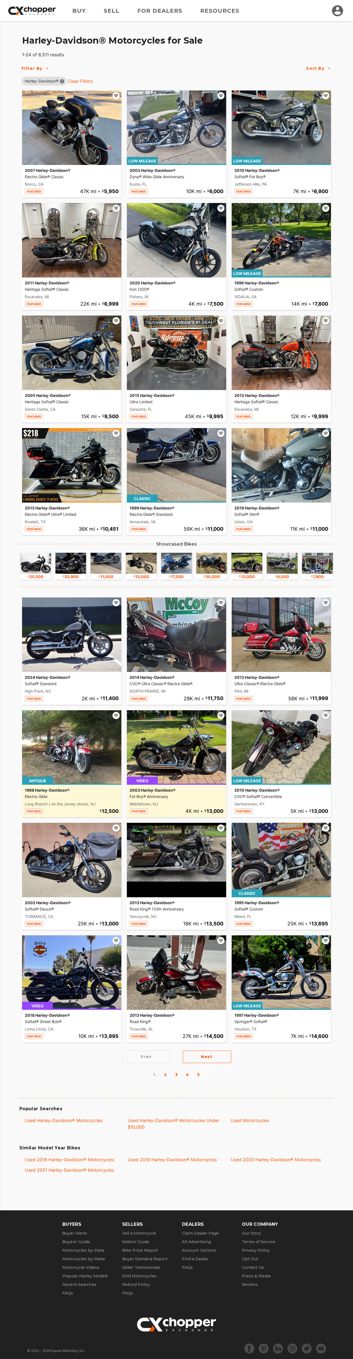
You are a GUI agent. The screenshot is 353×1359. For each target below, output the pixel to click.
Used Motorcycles (250, 1120)
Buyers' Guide (76, 1241)
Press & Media (256, 1275)
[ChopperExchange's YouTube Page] (321, 1348)
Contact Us (253, 1267)
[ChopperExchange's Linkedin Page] (278, 1348)
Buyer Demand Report (144, 1258)
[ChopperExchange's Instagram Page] (292, 1348)
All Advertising (196, 1241)
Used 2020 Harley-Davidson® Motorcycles (276, 1159)
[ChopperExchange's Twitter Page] (307, 1348)
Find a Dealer (195, 1258)
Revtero (250, 1284)
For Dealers (159, 10)
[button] (41, 81)
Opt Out (250, 1258)
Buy (79, 10)
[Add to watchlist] (116, 95)
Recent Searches (79, 1284)
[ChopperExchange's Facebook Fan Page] (249, 1348)
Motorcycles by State (83, 1250)
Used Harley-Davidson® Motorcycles (63, 1120)
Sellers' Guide (135, 1241)
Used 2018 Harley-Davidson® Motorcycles (69, 1159)
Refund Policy (136, 1284)
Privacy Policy (256, 1250)
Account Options (199, 1250)
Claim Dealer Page (200, 1233)
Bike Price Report (140, 1250)
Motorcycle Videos (80, 1267)
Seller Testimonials (141, 1267)
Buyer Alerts (74, 1233)
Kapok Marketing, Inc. (68, 1351)
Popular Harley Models (85, 1275)
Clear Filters (80, 81)
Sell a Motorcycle (139, 1233)
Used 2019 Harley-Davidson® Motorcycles (172, 1159)
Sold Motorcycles (139, 1275)
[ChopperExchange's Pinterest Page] (264, 1348)
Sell (111, 10)
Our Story (251, 1233)
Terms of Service (258, 1241)
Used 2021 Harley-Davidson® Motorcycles (69, 1170)
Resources (219, 10)
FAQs (67, 1293)
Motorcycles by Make (83, 1258)
